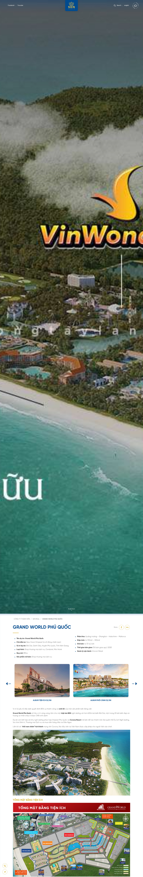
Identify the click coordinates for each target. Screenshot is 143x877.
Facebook (11, 5)
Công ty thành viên (22, 619)
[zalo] (127, 627)
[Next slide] (136, 683)
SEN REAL (36, 619)
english (126, 5)
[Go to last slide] (6, 683)
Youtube (20, 5)
